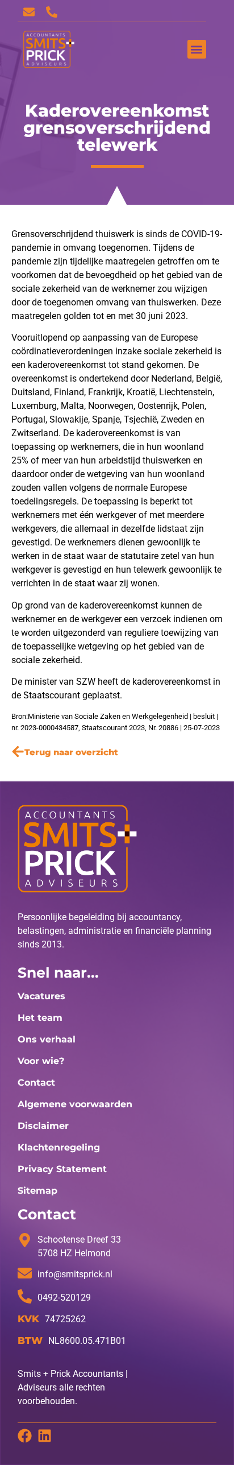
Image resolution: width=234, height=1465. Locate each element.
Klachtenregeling (59, 1147)
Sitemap (37, 1190)
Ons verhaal (47, 1039)
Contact (36, 1082)
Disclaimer (43, 1125)
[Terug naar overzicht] (17, 751)
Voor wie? (41, 1061)
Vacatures (41, 996)
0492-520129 (64, 1297)
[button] (196, 49)
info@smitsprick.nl (74, 1274)
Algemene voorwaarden (75, 1104)
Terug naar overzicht (71, 752)
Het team (40, 1017)
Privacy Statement (62, 1169)
